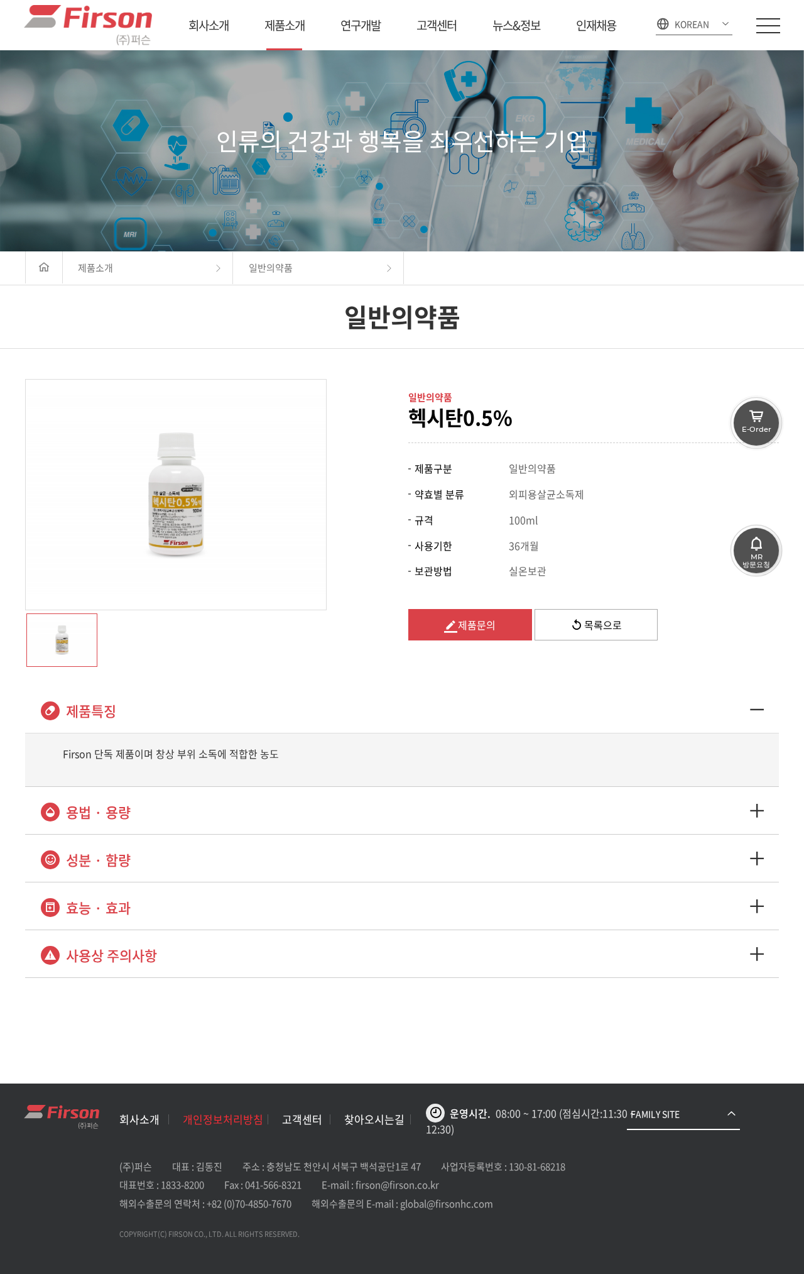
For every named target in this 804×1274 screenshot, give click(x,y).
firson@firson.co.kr (397, 1185)
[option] (176, 494)
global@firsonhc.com (446, 1204)
